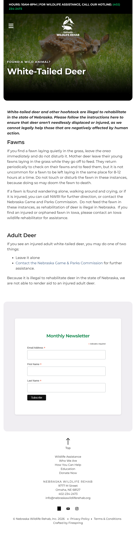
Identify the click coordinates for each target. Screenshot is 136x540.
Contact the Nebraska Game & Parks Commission (59, 263)
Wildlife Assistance (68, 457)
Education (68, 469)
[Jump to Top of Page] (68, 444)
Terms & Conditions (107, 519)
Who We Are (68, 461)
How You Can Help (68, 465)
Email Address (36, 348)
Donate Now (68, 473)
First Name (34, 364)
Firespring (76, 523)
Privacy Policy (80, 519)
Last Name (34, 381)
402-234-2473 (68, 494)
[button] (10, 26)
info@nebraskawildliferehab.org (68, 498)
